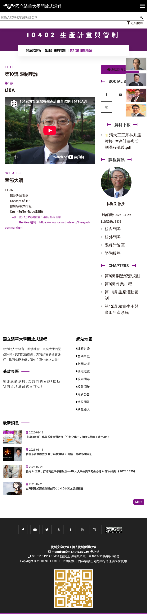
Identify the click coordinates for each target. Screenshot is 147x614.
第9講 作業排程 (118, 284)
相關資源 (84, 364)
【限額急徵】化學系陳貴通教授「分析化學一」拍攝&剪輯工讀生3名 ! (67, 437)
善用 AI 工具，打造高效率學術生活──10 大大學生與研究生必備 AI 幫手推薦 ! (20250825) (80, 471)
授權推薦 (84, 371)
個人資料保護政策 (84, 547)
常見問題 (84, 402)
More (138, 502)
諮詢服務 (113, 253)
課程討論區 (115, 245)
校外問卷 (113, 237)
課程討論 (84, 348)
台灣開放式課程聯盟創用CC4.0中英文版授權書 (54, 488)
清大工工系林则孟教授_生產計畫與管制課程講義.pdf (123, 141)
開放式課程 (33, 50)
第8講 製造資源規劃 (122, 276)
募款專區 (11, 371)
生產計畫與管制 (55, 50)
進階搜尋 (136, 23)
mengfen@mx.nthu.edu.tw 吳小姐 (75, 552)
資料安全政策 (60, 547)
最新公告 (84, 394)
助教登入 (84, 409)
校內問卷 (113, 229)
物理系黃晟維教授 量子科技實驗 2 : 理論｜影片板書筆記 (59, 454)
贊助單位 (84, 356)
